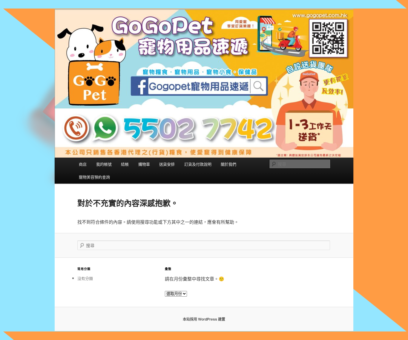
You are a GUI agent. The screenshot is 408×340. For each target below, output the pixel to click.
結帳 (125, 164)
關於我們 (228, 164)
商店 (83, 164)
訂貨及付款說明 (197, 164)
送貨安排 (167, 164)
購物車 (144, 164)
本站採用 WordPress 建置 (204, 319)
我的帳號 (104, 164)
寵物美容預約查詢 (94, 177)
